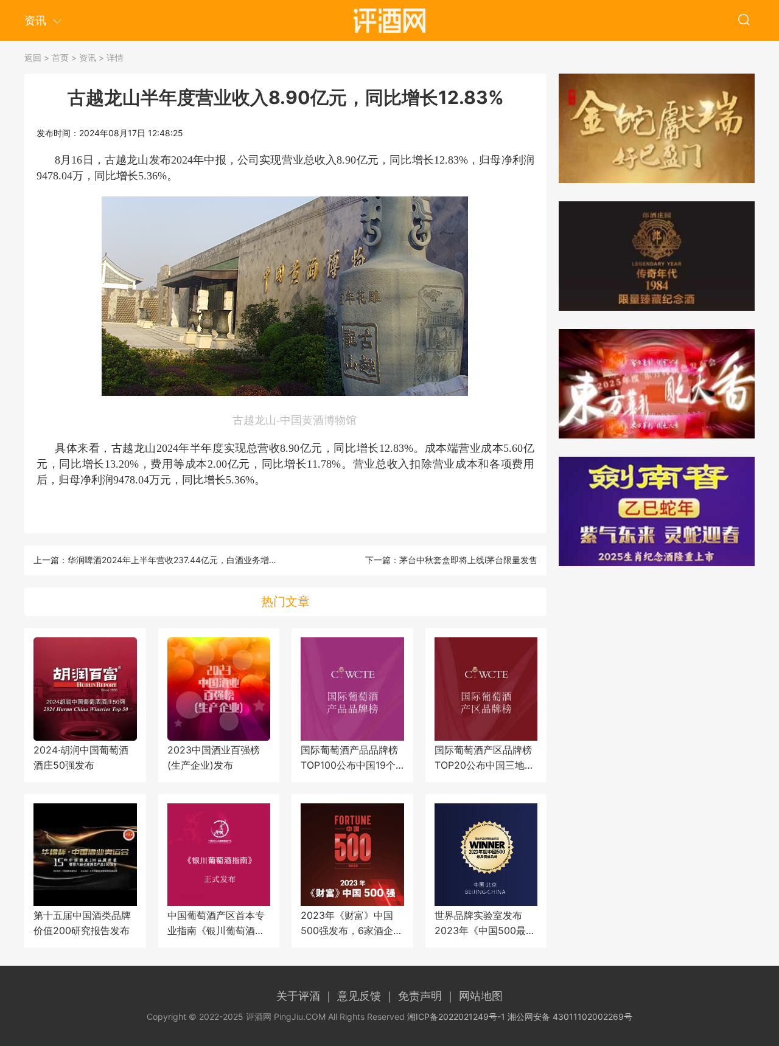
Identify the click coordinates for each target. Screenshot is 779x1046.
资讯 (87, 57)
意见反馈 (366, 995)
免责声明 (427, 995)
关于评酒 (305, 995)
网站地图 (481, 995)
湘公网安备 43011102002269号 (570, 1016)
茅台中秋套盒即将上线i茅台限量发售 (468, 560)
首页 (60, 57)
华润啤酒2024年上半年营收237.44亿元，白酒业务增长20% (181, 560)
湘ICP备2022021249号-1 (456, 1016)
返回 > (36, 57)
